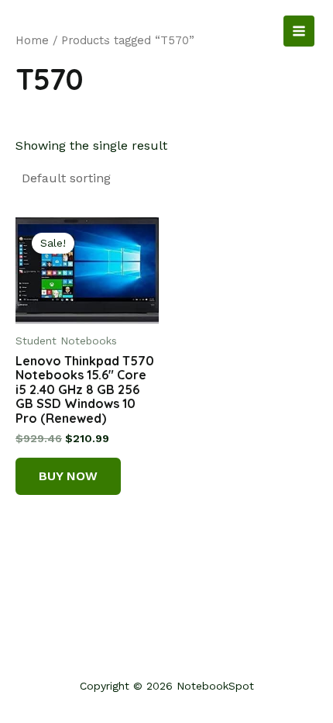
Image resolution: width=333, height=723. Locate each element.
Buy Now (68, 476)
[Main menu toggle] (298, 31)
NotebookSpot (74, 30)
